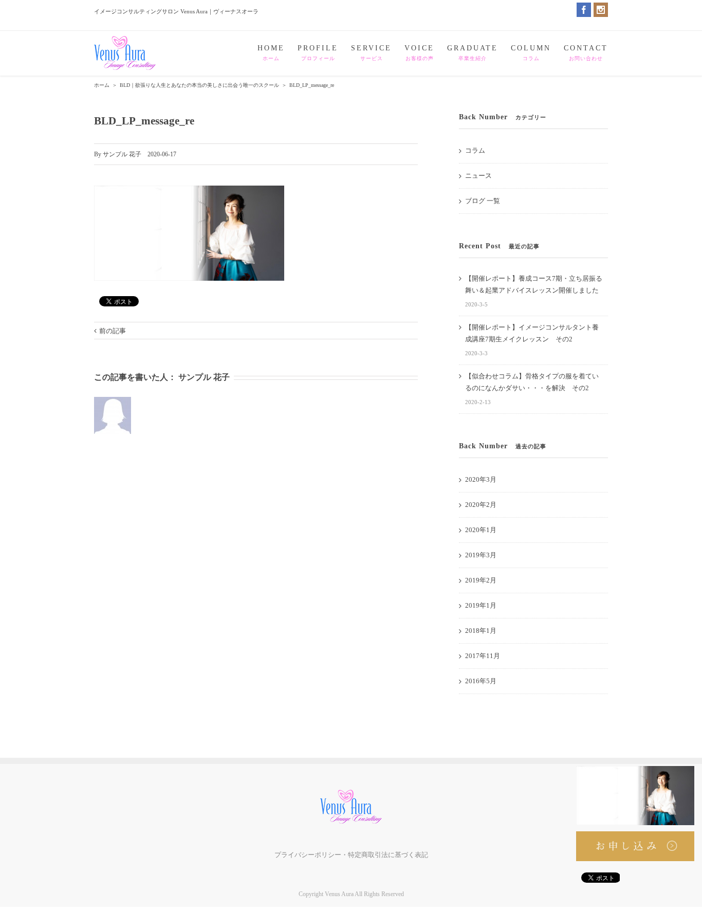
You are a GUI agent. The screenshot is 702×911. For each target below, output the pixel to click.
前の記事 (112, 331)
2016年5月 (480, 681)
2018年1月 (480, 630)
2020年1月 (480, 530)
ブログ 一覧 (482, 201)
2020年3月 (480, 479)
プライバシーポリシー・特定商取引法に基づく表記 (351, 855)
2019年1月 (480, 605)
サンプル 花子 (122, 154)
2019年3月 (480, 555)
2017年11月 (482, 656)
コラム (475, 150)
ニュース (478, 175)
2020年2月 (480, 504)
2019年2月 (480, 580)
